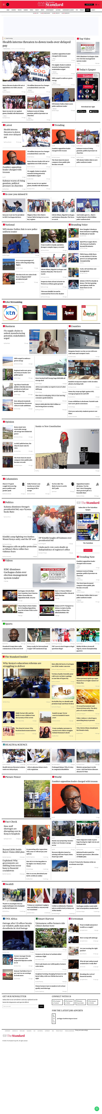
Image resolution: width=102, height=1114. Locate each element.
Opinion (9, 421)
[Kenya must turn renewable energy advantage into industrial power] (8, 432)
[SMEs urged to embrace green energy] (8, 361)
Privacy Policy (59, 1031)
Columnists (11, 478)
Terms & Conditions (69, 1031)
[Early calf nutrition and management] (73, 272)
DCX (34, 1031)
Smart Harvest (46, 918)
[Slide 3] (20, 815)
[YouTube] (93, 1002)
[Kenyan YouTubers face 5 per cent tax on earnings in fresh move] (8, 975)
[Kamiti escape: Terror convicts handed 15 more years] (45, 717)
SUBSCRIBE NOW (89, 4)
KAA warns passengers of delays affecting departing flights (25, 263)
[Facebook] (58, 1002)
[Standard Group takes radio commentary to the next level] (14, 635)
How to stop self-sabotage (89, 938)
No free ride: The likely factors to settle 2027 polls (59, 486)
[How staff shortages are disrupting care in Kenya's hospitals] (36, 835)
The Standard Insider (16, 656)
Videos (9, 560)
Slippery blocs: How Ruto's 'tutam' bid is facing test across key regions (37, 217)
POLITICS (20, 10)
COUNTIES (13, 10)
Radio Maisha (46, 13)
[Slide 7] (30, 815)
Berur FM (66, 13)
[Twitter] (70, 1002)
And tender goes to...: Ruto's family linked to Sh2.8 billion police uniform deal (86, 217)
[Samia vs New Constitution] (67, 448)
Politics (9, 502)
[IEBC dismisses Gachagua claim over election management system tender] (88, 48)
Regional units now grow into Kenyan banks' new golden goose (22, 373)
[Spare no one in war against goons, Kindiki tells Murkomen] (14, 102)
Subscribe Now (88, 86)
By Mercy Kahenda (15, 48)
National (10, 224)
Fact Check (11, 821)
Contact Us (15, 1031)
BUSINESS (26, 10)
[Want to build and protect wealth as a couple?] (73, 927)
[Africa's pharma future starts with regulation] (38, 756)
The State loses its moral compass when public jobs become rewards (23, 460)
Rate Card (22, 1031)
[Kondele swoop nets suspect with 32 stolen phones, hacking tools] (83, 370)
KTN (77, 10)
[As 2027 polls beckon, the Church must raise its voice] (8, 447)
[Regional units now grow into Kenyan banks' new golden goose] (8, 374)
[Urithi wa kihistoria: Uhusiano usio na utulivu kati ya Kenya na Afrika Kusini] (63, 896)
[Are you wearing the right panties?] (73, 951)
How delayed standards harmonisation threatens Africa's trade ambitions (23, 403)
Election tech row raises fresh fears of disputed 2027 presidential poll (26, 277)
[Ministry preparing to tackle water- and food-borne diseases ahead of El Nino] (88, 756)
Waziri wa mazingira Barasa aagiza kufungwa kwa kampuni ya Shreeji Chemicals (13, 906)
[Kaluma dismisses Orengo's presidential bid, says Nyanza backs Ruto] (54, 519)
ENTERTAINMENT (50, 10)
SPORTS (42, 10)
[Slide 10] (38, 815)
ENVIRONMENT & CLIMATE (68, 10)
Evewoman (77, 918)
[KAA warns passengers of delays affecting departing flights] (9, 264)
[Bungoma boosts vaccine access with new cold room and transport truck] (83, 339)
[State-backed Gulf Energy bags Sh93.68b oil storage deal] (51, 366)
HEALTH (37, 10)
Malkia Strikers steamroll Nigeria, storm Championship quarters (87, 648)
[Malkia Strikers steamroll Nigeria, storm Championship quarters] (88, 635)
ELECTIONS (58, 10)
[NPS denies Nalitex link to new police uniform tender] (63, 95)
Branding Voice (79, 224)
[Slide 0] (11, 815)
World (58, 777)
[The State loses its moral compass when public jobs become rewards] (8, 461)
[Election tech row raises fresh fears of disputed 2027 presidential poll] (9, 278)
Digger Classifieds (63, 1018)
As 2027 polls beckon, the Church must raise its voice (22, 446)
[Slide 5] (25, 815)
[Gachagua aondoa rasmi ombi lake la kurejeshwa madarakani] (88, 896)
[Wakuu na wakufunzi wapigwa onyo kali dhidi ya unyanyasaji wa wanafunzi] (38, 896)
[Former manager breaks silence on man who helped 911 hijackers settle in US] (8, 960)
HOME (8, 10)
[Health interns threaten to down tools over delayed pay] (26, 67)
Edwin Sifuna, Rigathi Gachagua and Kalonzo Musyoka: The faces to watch (63, 217)
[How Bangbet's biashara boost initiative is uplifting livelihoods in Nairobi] (73, 232)
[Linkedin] (81, 1002)
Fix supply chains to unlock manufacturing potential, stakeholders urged (61, 67)
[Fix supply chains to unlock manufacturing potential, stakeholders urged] (48, 342)
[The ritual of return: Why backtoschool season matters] (8, 731)
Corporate (7, 1031)
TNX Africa (11, 918)
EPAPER (87, 10)
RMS (53, 1031)
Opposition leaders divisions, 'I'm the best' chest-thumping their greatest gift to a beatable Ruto (84, 488)
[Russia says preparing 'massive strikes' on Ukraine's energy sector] (63, 829)
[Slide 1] (14, 815)
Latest (8, 125)
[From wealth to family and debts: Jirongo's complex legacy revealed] (54, 236)
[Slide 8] (33, 815)
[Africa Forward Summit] (26, 799)
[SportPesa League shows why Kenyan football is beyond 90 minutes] (73, 245)
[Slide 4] (22, 815)
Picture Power (13, 777)
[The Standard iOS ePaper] (94, 111)
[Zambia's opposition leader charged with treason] (63, 137)
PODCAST (82, 10)
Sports (8, 623)
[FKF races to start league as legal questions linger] (63, 635)
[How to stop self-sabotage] (73, 939)
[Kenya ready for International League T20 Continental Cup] (38, 635)
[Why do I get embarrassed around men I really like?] (73, 964)
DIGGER (93, 10)
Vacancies (29, 1031)
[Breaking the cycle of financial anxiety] (73, 977)
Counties (76, 326)
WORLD (31, 10)
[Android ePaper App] (82, 111)
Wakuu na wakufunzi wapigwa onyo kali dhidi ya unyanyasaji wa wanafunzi (38, 907)
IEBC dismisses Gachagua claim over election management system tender (87, 59)
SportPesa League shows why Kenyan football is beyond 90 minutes (88, 244)
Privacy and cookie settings (81, 1030)
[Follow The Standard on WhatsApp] (97, 1109)
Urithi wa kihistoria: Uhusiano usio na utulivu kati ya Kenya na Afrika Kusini (63, 908)
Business (10, 326)
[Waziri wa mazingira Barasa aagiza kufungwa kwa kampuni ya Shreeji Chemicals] (14, 895)
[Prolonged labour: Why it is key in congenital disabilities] (63, 756)
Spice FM (56, 13)
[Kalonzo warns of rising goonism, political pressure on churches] (38, 102)
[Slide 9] (36, 815)
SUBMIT (41, 1006)
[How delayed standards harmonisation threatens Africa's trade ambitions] (8, 405)
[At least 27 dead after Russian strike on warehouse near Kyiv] (60, 866)
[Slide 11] (41, 815)
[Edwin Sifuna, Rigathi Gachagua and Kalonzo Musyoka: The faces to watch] (54, 261)
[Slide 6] (28, 815)
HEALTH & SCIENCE (16, 744)
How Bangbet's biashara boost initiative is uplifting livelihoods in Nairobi (89, 231)
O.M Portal (40, 1031)
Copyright (47, 1031)
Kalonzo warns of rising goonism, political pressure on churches (37, 113)
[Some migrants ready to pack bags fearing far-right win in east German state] (88, 828)
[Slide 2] (17, 815)
